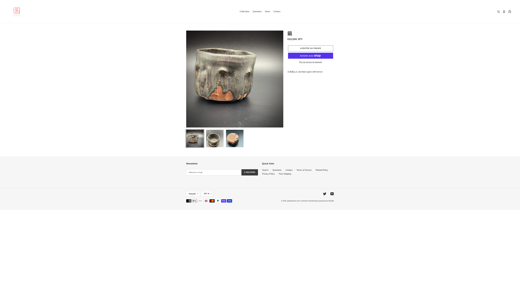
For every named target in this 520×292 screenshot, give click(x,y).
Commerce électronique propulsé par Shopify (317, 201)
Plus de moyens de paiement (310, 62)
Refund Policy (322, 170)
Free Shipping (285, 174)
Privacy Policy (268, 174)
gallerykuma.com (293, 201)
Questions (277, 170)
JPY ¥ (206, 194)
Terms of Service (304, 170)
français (192, 194)
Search (265, 170)
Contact (289, 170)
